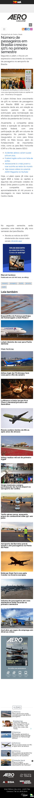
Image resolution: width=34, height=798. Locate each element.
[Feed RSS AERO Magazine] (23, 29)
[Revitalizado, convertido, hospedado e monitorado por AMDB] (32, 795)
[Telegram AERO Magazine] (28, 29)
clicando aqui (16, 241)
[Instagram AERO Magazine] (31, 29)
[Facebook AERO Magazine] (25, 29)
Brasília (21, 283)
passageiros (13, 283)
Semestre (28, 283)
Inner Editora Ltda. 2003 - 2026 (15, 789)
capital (4, 287)
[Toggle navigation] (4, 29)
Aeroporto (5, 283)
